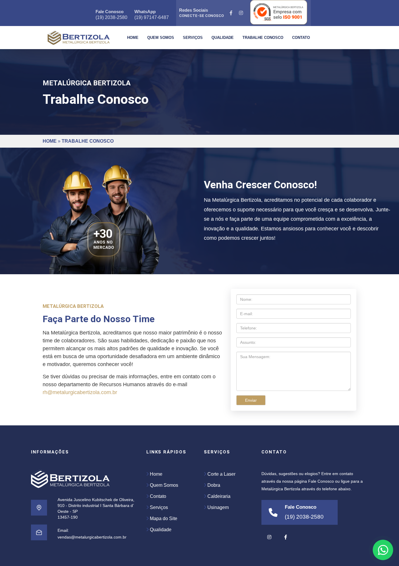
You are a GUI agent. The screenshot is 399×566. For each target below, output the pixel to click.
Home (132, 37)
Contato (301, 37)
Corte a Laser (220, 474)
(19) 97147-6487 (151, 17)
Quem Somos (160, 37)
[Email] (39, 539)
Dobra (213, 485)
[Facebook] (231, 13)
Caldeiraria (218, 496)
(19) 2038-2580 (111, 17)
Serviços (193, 37)
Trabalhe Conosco (262, 37)
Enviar (251, 400)
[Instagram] (241, 13)
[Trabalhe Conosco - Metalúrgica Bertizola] (79, 37)
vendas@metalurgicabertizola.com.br (92, 537)
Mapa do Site (163, 518)
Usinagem (217, 507)
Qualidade (222, 37)
